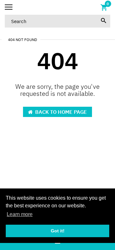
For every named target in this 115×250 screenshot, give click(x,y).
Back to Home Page (61, 112)
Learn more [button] (20, 214)
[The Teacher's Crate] (57, 7)
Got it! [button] (58, 230)
